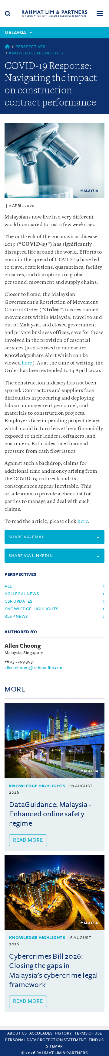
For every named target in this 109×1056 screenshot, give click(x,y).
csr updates (19, 601)
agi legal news (22, 593)
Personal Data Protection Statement (45, 1040)
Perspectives (30, 46)
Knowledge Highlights (36, 53)
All (8, 586)
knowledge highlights (31, 609)
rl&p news (16, 616)
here (27, 363)
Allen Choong (23, 646)
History (63, 1033)
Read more (28, 840)
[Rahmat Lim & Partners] (54, 13)
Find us (96, 1040)
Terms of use (88, 1033)
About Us (17, 1033)
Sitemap (54, 1046)
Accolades (41, 1033)
